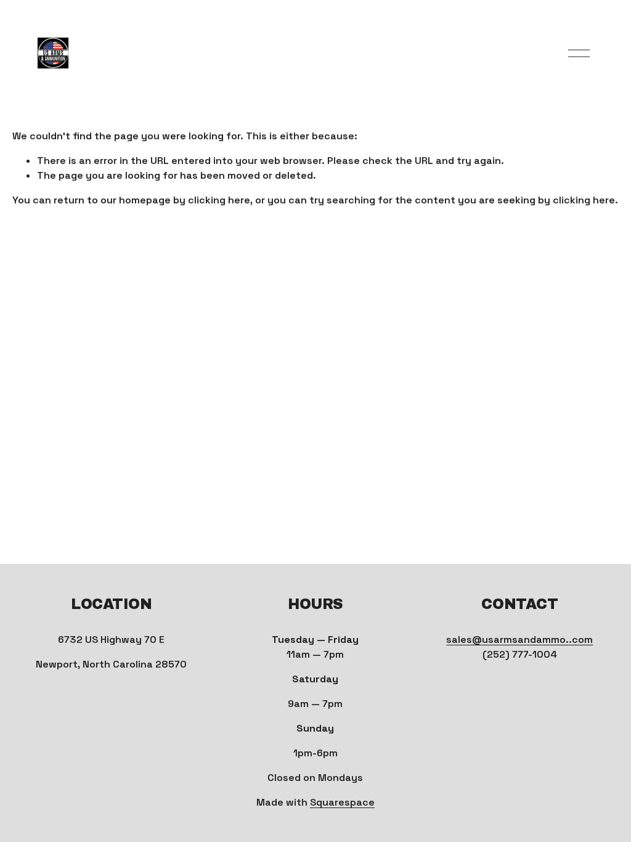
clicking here (219, 200)
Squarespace (342, 802)
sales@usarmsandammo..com (519, 639)
